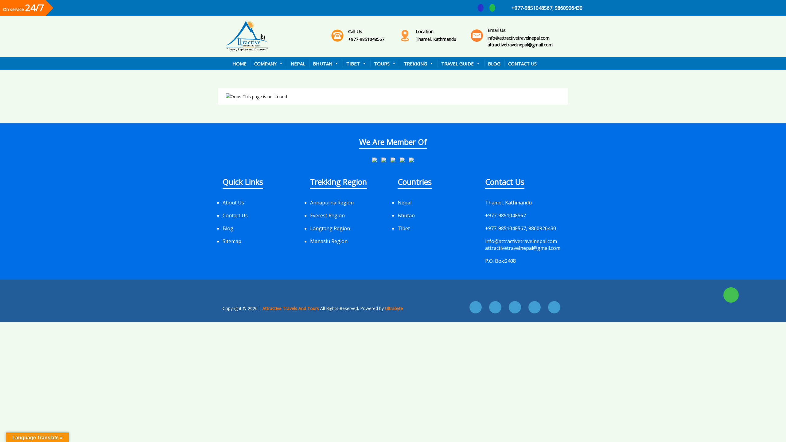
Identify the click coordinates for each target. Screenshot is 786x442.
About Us (233, 202)
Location (425, 31)
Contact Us (522, 63)
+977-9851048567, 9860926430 (547, 8)
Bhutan (322, 63)
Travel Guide (457, 63)
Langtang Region (330, 228)
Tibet (353, 63)
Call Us (355, 31)
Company (265, 63)
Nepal (298, 63)
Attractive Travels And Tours (291, 308)
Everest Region (327, 215)
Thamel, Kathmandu (436, 35)
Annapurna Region (332, 202)
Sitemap (232, 241)
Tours (382, 63)
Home (239, 63)
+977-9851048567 (366, 35)
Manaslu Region (329, 241)
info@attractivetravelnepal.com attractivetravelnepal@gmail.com (520, 37)
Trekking (415, 63)
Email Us (497, 30)
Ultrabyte (394, 308)
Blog (494, 63)
